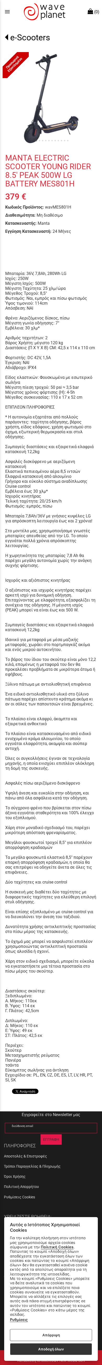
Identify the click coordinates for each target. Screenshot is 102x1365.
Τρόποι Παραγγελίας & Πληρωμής (32, 1166)
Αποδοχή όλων (51, 1349)
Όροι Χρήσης (15, 1176)
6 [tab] (52, 140)
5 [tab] (49, 140)
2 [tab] (39, 140)
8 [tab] (58, 140)
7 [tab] (55, 140)
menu (7, 12)
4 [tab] (45, 140)
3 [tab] (42, 140)
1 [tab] (36, 140)
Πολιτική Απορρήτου (21, 1187)
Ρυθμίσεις (19, 1319)
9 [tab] (61, 140)
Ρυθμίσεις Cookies (19, 1197)
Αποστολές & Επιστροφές (25, 1156)
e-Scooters (30, 37)
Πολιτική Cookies (57, 1247)
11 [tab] (67, 140)
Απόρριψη (51, 1335)
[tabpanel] (51, 97)
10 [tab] (64, 140)
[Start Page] (44, 11)
